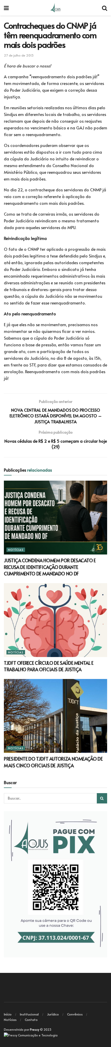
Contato (31, 1019)
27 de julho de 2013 (19, 55)
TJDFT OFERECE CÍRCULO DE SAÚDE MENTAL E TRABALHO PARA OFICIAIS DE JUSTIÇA (48, 666)
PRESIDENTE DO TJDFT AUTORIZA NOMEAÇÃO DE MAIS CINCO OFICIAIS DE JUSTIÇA (53, 761)
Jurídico (53, 1014)
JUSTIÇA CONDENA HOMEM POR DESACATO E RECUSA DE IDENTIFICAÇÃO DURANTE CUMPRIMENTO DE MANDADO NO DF (50, 566)
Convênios (75, 1014)
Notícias (15, 550)
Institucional (29, 1014)
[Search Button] (102, 798)
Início (8, 1014)
